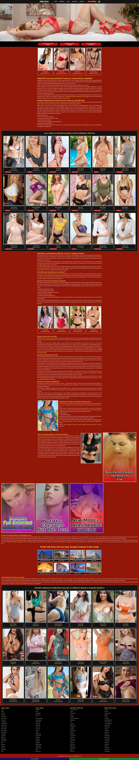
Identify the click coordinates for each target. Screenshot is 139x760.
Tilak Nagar (38, 723)
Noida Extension (4, 718)
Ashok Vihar (3, 720)
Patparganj (37, 740)
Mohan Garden (107, 735)
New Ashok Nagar (108, 721)
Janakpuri (74, 210)
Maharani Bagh (73, 747)
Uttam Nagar (38, 725)
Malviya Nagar (3, 739)
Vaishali (37, 732)
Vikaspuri (37, 730)
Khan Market (72, 740)
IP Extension (72, 733)
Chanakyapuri (3, 721)
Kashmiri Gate (38, 751)
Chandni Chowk (4, 725)
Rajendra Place (38, 746)
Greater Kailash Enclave (74, 718)
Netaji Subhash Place (108, 720)
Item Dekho (70, 756)
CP (36, 716)
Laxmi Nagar (3, 735)
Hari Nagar (53, 210)
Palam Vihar (38, 739)
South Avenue (38, 714)
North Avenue (3, 740)
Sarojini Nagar (38, 713)
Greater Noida (3, 716)
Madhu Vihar (72, 746)
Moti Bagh (3, 713)
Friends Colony (4, 730)
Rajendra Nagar (38, 744)
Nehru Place (107, 742)
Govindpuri (72, 716)
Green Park (31, 210)
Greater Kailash (4, 732)
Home (55, 1)
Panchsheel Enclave (108, 723)
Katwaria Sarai (72, 735)
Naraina (119, 210)
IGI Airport (106, 728)
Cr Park (71, 711)
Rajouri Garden (38, 733)
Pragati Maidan (107, 725)
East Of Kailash (4, 728)
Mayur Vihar (72, 751)
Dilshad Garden (73, 713)
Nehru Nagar (107, 740)
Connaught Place (4, 723)
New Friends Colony (73, 709)
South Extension (38, 747)
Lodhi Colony (72, 744)
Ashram (2, 709)
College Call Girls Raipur (48, 44)
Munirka (2, 711)
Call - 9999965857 (92, 1)
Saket (37, 711)
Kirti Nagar (37, 737)
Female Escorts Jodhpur (91, 44)
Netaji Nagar (107, 718)
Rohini (2, 751)
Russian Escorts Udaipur (69, 44)
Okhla (2, 742)
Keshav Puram (72, 739)
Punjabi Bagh (3, 749)
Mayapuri (71, 749)
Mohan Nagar (107, 737)
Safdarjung (37, 709)
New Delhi (106, 746)
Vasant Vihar (38, 728)
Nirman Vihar (107, 747)
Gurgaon (81, 1)
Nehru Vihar (107, 744)
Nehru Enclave (107, 739)
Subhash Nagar (38, 720)
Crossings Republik (39, 718)
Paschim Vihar (38, 735)
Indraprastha (72, 720)
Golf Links (72, 732)
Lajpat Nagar (3, 733)
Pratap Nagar (107, 751)
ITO (71, 721)
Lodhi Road (107, 730)
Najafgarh (106, 714)
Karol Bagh (97, 210)
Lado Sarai (72, 742)
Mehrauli (106, 709)
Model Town (107, 733)
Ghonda (71, 714)
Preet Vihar (3, 747)
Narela (106, 716)
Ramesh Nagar (73, 730)
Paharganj (3, 744)
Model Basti (107, 732)
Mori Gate (106, 711)
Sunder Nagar (38, 721)
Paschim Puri (107, 749)
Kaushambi (72, 737)
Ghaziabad (74, 1)
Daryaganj (72, 728)
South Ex (7, 210)
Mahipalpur (3, 737)
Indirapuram (38, 742)
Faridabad (62, 1)
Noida (68, 1)
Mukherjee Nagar (108, 713)
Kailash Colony (72, 725)
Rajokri (37, 749)
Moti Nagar (3, 714)
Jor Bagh (71, 723)
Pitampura (3, 746)
